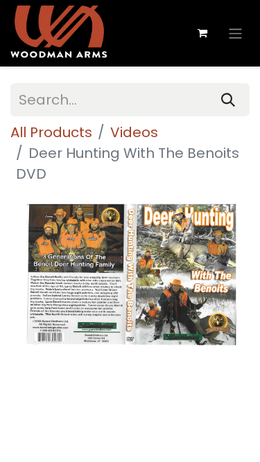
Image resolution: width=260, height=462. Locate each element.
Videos (134, 132)
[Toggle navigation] (235, 33)
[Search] (228, 99)
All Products (51, 132)
